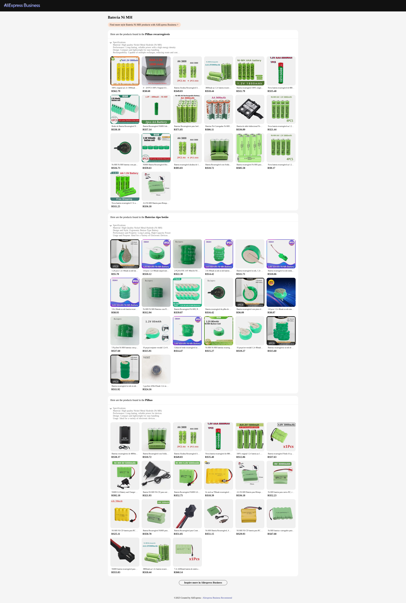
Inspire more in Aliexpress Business (203, 582)
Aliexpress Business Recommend (217, 598)
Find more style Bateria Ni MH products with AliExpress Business (143, 24)
